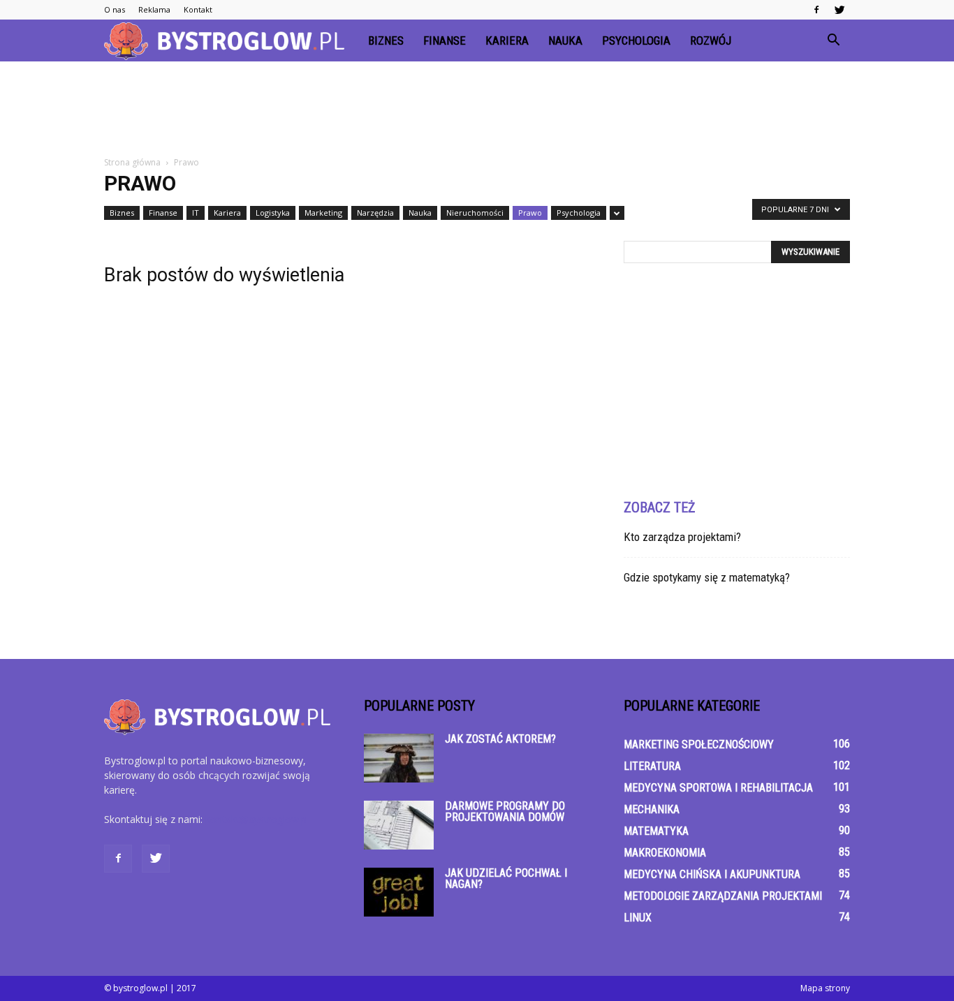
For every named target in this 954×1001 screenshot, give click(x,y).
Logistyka (273, 212)
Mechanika (652, 809)
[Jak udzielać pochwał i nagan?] (399, 892)
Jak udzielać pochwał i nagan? (506, 878)
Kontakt (198, 9)
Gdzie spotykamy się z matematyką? (707, 577)
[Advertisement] (477, 109)
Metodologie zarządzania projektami (723, 896)
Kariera (507, 40)
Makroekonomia (665, 852)
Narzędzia (375, 212)
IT (195, 212)
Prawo (530, 212)
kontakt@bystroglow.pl (257, 819)
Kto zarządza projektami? (682, 537)
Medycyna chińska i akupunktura (712, 874)
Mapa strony (825, 988)
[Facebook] (816, 10)
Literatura (652, 766)
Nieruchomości (475, 212)
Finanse (444, 40)
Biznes (386, 40)
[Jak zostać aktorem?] (399, 758)
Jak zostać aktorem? (500, 739)
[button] (833, 40)
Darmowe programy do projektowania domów (505, 811)
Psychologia (636, 40)
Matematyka (656, 831)
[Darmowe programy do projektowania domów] (399, 825)
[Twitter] (839, 10)
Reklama (154, 9)
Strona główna (132, 162)
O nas (114, 9)
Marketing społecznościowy (699, 744)
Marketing (323, 212)
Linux (638, 917)
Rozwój (710, 40)
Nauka (565, 40)
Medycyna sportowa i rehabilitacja (718, 787)
